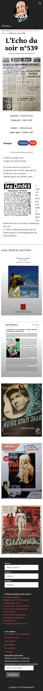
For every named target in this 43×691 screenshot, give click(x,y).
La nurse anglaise (12, 597)
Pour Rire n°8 (10, 612)
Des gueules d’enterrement (16, 609)
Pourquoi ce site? (12, 638)
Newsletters (10, 645)
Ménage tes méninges (14, 618)
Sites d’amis (10, 641)
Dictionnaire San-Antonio (15, 615)
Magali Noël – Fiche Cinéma (17, 600)
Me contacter (10, 648)
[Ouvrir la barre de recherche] (40, 3)
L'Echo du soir (26, 116)
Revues (23, 31)
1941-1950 (27, 120)
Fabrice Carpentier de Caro (16, 623)
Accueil (15, 31)
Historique (9, 652)
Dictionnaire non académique (17, 634)
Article (29, 31)
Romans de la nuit (12, 603)
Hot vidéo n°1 (10, 621)
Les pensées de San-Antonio (17, 606)
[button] (23, 143)
